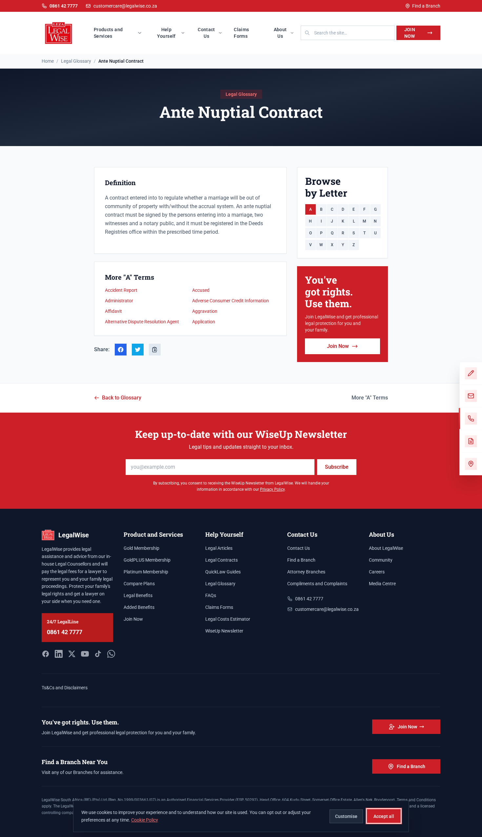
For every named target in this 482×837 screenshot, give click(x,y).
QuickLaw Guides (223, 571)
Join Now (409, 33)
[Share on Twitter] (138, 349)
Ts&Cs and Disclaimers (65, 687)
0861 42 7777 (64, 632)
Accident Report (121, 290)
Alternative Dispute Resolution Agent (142, 321)
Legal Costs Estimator (227, 619)
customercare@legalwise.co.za (125, 6)
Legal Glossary (220, 583)
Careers (377, 571)
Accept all (383, 816)
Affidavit (113, 311)
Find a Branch (426, 6)
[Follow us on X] (72, 654)
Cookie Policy (144, 819)
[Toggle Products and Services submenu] (141, 32)
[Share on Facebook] (121, 349)
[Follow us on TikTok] (98, 654)
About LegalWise (386, 548)
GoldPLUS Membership (147, 560)
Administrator (119, 300)
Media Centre (382, 583)
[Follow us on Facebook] (46, 654)
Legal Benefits (138, 595)
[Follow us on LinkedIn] (59, 654)
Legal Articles (218, 548)
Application (203, 321)
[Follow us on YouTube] (85, 654)
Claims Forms (241, 33)
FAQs (210, 595)
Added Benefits (139, 607)
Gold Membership (141, 548)
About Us (280, 33)
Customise (346, 816)
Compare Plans (139, 583)
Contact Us (206, 33)
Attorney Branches (306, 571)
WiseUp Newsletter (224, 630)
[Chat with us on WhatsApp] (111, 654)
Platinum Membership (146, 571)
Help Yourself (166, 33)
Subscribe (337, 467)
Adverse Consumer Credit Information (230, 300)
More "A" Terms (369, 398)
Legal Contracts (221, 560)
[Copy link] (155, 349)
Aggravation (204, 311)
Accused (201, 290)
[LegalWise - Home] (58, 33)
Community (380, 560)
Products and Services (108, 33)
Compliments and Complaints (317, 583)
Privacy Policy (272, 489)
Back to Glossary (121, 398)
